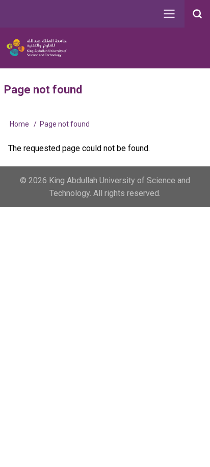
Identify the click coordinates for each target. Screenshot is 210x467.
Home (19, 124)
